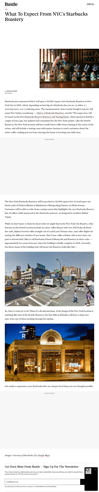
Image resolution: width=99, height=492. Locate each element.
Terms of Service (40, 486)
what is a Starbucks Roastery (50, 113)
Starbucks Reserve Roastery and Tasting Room (47, 116)
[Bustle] (11, 4)
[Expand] (87, 469)
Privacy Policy (52, 486)
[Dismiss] (95, 469)
